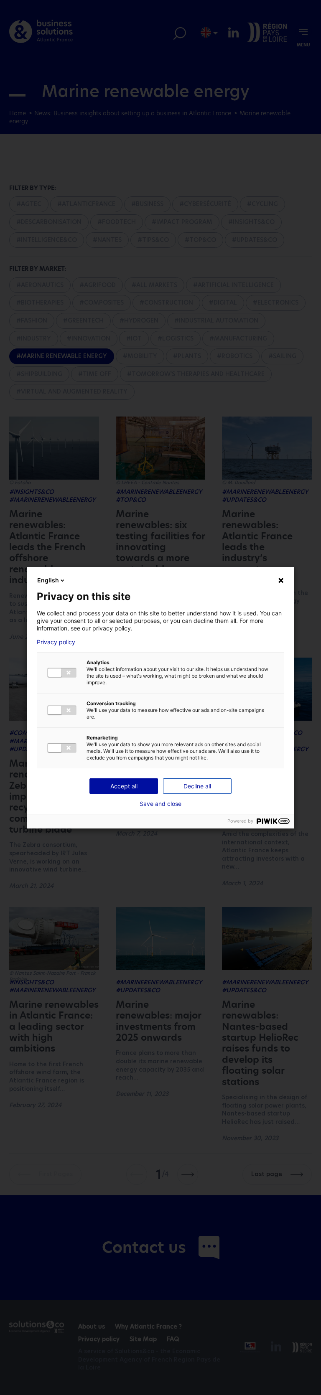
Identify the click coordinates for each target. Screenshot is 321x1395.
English (48, 580)
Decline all (197, 786)
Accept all (124, 786)
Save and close (160, 803)
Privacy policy (56, 642)
